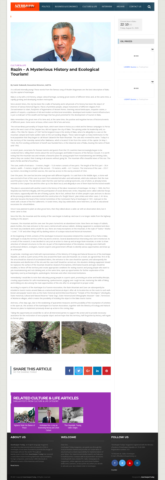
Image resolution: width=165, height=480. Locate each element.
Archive (121, 6)
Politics (46, 6)
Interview (107, 6)
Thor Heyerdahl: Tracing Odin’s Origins (72, 426)
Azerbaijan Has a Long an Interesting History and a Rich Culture (48, 428)
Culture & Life (89, 6)
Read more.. (15, 465)
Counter (114, 470)
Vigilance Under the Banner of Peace (24, 426)
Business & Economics (66, 6)
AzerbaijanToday (147, 477)
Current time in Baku (128, 21)
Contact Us (135, 6)
